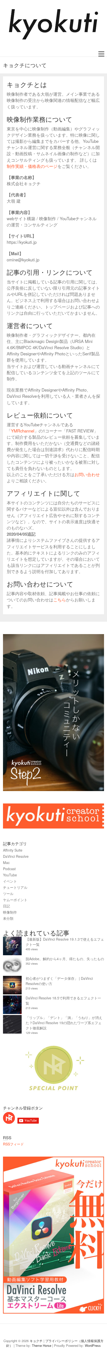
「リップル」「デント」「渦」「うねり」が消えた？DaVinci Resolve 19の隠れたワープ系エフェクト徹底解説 (64, 1022)
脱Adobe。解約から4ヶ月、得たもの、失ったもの (65, 958)
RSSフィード (13, 1143)
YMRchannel (22, 431)
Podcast (9, 868)
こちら (59, 600)
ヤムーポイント (15, 899)
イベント (10, 881)
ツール (8, 893)
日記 (6, 905)
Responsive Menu (101, 54)
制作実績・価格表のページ (32, 166)
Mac (6, 862)
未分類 (8, 918)
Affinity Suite (12, 850)
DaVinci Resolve (16, 856)
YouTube (10, 874)
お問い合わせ (87, 474)
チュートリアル (15, 887)
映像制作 (10, 912)
